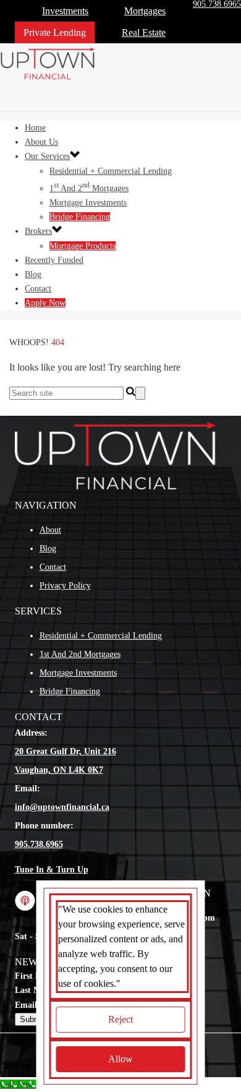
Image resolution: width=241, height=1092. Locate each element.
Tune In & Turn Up (51, 869)
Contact (38, 288)
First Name (36, 976)
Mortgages (145, 11)
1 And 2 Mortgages (89, 188)
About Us (41, 142)
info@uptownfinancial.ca (62, 807)
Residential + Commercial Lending (110, 171)
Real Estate (144, 32)
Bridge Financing (79, 216)
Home (35, 127)
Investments (65, 11)
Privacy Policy (65, 585)
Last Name (35, 990)
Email (26, 1005)
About (50, 530)
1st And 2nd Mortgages (80, 654)
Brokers (38, 231)
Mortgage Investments (88, 202)
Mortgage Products (82, 246)
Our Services (47, 156)
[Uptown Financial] (49, 77)
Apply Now (45, 302)
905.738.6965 (39, 844)
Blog (33, 274)
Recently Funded (54, 260)
